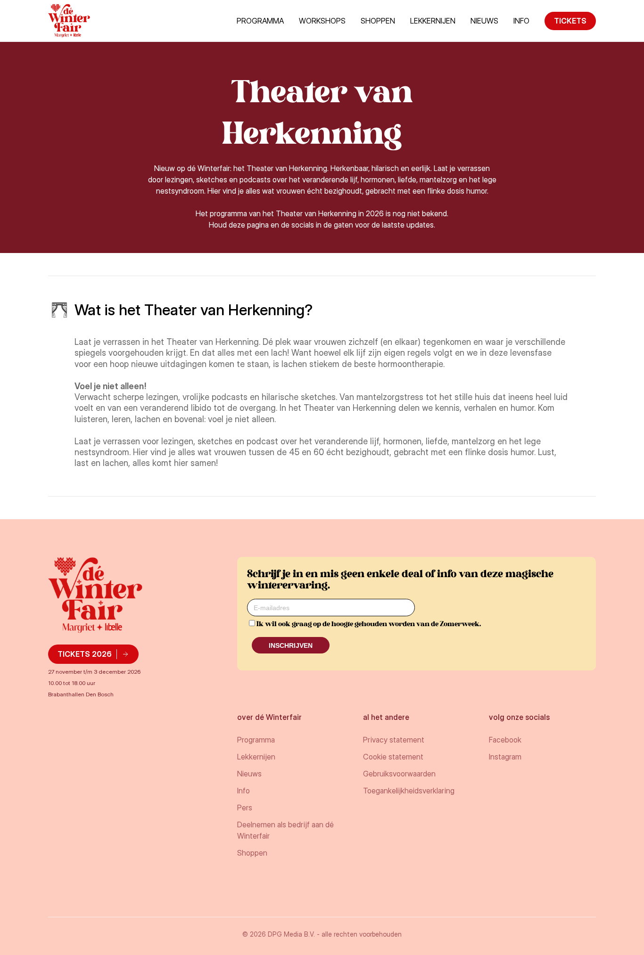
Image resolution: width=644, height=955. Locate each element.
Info (243, 790)
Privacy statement (393, 739)
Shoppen (378, 20)
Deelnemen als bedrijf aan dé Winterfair (285, 830)
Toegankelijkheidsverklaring (408, 790)
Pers (244, 807)
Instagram (505, 756)
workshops (322, 20)
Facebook (505, 739)
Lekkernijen (432, 20)
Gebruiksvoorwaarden (399, 773)
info (521, 20)
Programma (260, 20)
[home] (69, 21)
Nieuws (484, 20)
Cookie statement (393, 756)
